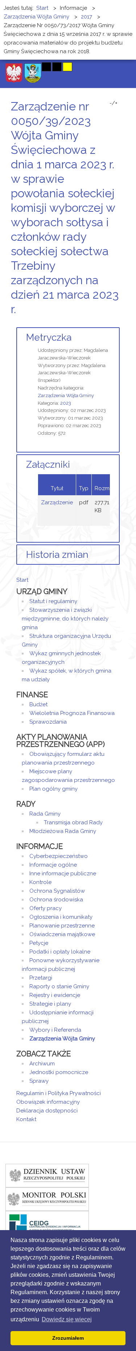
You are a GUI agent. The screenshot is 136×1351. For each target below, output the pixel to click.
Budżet (38, 704)
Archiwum (42, 1063)
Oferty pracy (45, 908)
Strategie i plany (50, 1004)
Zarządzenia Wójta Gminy (66, 395)
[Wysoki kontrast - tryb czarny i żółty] (57, 66)
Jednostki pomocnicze (58, 1072)
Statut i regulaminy (53, 601)
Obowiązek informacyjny (48, 1102)
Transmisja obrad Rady (73, 822)
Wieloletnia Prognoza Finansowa (72, 713)
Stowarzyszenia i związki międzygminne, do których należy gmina (65, 619)
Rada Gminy (45, 814)
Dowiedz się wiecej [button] (67, 1319)
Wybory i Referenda (55, 1030)
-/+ (114, 103)
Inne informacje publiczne (62, 873)
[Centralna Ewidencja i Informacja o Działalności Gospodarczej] (47, 1222)
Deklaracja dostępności (47, 1110)
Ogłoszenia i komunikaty (60, 917)
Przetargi (40, 978)
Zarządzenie (57, 502)
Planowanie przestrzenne (62, 925)
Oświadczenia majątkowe (62, 934)
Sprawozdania (48, 722)
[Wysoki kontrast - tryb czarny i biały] (46, 66)
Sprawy (39, 1081)
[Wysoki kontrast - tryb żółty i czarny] (67, 66)
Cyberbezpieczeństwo (58, 856)
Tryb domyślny (19, 67)
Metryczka (48, 337)
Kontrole (40, 882)
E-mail (117, 322)
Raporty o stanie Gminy (59, 986)
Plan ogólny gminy (53, 789)
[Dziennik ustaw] (47, 1175)
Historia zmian (57, 554)
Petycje (38, 943)
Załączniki (48, 464)
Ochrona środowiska (56, 899)
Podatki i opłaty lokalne (59, 951)
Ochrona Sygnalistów (57, 891)
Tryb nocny (31, 67)
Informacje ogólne (53, 865)
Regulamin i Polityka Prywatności (58, 1093)
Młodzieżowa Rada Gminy (62, 831)
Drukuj (108, 322)
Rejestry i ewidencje (54, 995)
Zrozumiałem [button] (68, 1338)
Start (22, 580)
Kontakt (26, 1119)
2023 (65, 403)
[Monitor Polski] (47, 1198)
